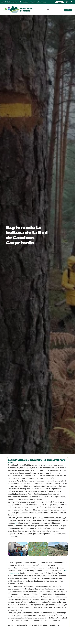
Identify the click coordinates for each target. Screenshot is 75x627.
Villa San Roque (23, 2)
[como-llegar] (67, 2)
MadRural (14, 2)
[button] (71, 2)
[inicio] (21, 9)
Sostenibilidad (5, 2)
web (15, 523)
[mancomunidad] (7, 9)
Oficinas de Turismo (35, 2)
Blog (44, 2)
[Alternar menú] (48, 10)
